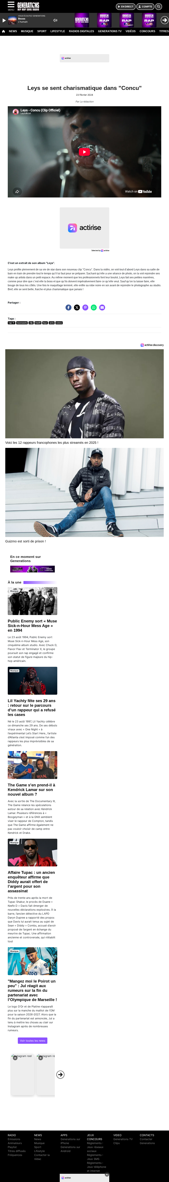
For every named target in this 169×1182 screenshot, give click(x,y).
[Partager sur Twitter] (76, 309)
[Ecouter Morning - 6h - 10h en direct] (32, 568)
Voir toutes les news (32, 1040)
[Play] (5, 20)
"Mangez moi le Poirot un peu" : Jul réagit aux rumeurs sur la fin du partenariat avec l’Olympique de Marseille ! (32, 990)
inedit (38, 323)
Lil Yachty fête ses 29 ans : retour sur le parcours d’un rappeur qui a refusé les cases (32, 707)
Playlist (12, 1147)
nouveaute (22, 323)
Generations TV (110, 31)
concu (59, 323)
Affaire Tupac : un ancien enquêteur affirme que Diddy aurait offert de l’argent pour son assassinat (31, 881)
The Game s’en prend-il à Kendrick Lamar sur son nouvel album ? (31, 789)
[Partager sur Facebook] (67, 309)
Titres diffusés (17, 1151)
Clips (116, 1143)
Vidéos (131, 31)
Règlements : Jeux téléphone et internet (96, 1166)
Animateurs (15, 1143)
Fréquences (15, 1155)
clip (31, 323)
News (13, 31)
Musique (27, 31)
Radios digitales (81, 31)
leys (45, 323)
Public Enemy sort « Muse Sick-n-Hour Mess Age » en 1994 (32, 625)
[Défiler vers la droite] (60, 1075)
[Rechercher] (158, 6)
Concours (147, 31)
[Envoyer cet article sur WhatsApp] (93, 309)
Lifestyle (58, 31)
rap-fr (12, 323)
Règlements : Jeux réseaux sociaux (95, 1147)
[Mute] (55, 20)
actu (52, 323)
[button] (22, 1074)
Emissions (14, 1139)
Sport (42, 31)
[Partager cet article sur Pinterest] (84, 309)
